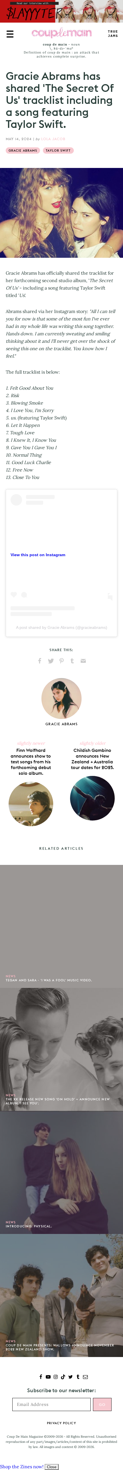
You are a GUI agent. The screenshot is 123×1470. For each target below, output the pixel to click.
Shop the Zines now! (21, 1466)
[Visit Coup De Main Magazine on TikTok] (63, 1377)
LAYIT (113, 34)
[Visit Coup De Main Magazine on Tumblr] (78, 1377)
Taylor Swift (58, 150)
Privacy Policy (61, 1423)
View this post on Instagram (38, 554)
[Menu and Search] (10, 34)
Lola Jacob (53, 139)
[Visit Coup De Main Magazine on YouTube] (48, 1377)
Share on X (50, 660)
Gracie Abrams (23, 150)
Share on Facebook (39, 660)
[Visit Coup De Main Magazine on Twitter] (70, 1377)
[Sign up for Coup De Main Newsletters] (85, 1377)
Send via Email (83, 660)
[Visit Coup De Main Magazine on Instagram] (55, 1377)
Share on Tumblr (72, 660)
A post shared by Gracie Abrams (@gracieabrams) (61, 627)
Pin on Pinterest (61, 660)
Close (51, 1467)
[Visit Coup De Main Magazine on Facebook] (40, 1377)
